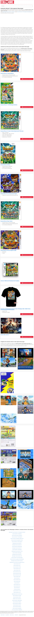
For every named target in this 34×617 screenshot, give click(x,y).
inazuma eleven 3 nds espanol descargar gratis (25, 11)
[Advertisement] (17, 20)
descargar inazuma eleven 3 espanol (9, 11)
